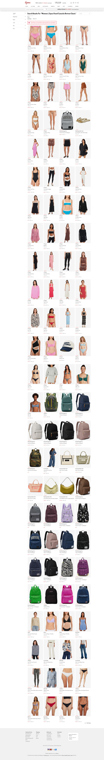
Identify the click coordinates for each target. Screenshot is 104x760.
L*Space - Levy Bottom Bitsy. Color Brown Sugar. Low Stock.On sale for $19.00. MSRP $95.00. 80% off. (51, 123)
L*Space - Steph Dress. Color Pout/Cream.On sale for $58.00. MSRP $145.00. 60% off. (51, 292)
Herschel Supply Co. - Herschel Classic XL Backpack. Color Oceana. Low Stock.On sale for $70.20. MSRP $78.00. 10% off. (83, 596)
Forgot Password (28, 733)
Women (34, 18)
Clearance (70, 6)
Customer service (73, 3)
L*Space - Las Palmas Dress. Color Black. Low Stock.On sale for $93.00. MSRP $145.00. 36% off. (83, 208)
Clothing (33, 6)
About (58, 733)
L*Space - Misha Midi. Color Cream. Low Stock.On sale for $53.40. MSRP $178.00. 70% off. (67, 292)
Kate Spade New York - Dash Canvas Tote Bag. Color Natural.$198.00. (67, 461)
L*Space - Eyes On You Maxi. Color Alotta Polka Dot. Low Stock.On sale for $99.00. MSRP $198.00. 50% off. (67, 236)
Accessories (45, 6)
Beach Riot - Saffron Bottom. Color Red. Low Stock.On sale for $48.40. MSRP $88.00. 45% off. (51, 709)
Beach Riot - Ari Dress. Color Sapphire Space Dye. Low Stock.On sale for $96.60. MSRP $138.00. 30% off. (83, 624)
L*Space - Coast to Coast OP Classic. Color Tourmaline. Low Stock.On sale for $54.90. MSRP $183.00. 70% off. (67, 67)
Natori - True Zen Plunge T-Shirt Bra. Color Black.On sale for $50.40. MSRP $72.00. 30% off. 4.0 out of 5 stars (67, 624)
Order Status (49, 736)
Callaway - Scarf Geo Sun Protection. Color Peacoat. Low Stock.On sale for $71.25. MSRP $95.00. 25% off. (35, 652)
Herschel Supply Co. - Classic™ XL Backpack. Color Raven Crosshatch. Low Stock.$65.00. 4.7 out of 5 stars (35, 515)
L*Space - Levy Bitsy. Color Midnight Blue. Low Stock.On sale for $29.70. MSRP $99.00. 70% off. (35, 67)
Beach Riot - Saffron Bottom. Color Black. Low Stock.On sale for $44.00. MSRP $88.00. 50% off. (67, 709)
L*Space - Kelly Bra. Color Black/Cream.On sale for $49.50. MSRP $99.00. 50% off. (51, 236)
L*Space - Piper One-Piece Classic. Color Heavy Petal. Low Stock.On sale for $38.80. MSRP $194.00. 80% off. (35, 95)
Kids (37, 736)
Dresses (68, 755)
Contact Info (27, 741)
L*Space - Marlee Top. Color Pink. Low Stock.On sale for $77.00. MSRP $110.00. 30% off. (51, 349)
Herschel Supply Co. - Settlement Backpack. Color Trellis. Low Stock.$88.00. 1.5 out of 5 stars (67, 405)
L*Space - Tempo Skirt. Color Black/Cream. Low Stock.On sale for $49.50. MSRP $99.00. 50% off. (67, 151)
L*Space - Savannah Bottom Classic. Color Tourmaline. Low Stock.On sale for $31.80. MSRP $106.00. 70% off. (67, 38)
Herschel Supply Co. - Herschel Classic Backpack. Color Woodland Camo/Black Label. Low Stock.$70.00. (35, 461)
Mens (37, 735)
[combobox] (36, 9)
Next (89, 723)
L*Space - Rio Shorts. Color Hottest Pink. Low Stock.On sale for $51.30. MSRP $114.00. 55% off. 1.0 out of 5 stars (67, 95)
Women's (53, 6)
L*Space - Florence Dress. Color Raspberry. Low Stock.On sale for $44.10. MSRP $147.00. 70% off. (35, 151)
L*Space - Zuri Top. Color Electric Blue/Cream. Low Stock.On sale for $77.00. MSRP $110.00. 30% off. (67, 208)
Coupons (59, 736)
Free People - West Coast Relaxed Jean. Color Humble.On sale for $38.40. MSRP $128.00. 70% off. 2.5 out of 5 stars (83, 652)
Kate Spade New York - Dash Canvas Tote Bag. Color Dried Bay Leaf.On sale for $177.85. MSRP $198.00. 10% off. (83, 461)
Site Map (58, 735)
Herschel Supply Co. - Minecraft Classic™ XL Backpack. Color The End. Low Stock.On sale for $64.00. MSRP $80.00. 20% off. (83, 569)
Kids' (64, 6)
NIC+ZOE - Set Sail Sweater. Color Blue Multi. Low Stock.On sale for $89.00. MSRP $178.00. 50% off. (67, 652)
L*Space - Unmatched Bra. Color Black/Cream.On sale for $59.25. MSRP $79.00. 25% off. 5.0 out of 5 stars (67, 179)
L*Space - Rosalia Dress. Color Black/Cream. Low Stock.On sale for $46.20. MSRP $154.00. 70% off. (83, 321)
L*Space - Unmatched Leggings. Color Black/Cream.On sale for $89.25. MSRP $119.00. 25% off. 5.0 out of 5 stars (51, 179)
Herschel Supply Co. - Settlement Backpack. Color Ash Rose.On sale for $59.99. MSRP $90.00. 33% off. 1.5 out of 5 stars (83, 433)
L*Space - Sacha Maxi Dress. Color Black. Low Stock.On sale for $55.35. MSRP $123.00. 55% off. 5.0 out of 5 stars (35, 264)
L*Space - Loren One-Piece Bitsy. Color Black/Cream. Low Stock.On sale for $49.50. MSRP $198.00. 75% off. (35, 349)
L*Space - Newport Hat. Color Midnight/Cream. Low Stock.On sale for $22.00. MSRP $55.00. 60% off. (67, 349)
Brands (77, 6)
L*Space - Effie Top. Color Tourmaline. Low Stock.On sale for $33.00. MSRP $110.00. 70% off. (83, 349)
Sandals (65, 755)
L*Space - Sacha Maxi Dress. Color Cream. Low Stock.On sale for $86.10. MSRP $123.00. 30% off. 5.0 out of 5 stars (83, 179)
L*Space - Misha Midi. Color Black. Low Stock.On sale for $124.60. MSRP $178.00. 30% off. (51, 208)
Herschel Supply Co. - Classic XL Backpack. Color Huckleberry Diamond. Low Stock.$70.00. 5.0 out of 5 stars (51, 515)
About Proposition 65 (29, 738)
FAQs (26, 739)
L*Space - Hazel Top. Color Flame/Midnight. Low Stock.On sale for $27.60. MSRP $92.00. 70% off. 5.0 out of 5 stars (51, 321)
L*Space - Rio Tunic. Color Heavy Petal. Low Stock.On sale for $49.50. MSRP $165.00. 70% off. (35, 321)
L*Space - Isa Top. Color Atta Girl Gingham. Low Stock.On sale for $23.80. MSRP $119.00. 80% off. (67, 377)
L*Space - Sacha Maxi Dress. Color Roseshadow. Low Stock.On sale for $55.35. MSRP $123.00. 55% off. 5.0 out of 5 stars (51, 264)
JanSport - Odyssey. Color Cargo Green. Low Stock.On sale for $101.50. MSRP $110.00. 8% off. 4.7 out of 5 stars (51, 405)
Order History (49, 738)
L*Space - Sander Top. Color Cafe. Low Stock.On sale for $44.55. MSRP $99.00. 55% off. (83, 264)
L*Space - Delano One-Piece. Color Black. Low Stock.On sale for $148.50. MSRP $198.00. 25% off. (35, 179)
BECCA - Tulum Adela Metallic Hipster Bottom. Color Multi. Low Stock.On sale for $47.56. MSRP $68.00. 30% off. (35, 709)
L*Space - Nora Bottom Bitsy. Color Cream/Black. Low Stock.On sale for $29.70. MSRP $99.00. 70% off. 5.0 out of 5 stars (35, 123)
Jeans (71, 755)
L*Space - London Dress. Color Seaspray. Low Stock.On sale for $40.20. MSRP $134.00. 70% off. (67, 321)
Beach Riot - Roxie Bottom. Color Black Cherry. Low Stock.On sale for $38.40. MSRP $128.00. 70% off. (83, 709)
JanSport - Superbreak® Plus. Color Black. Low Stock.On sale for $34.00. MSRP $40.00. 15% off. (51, 596)
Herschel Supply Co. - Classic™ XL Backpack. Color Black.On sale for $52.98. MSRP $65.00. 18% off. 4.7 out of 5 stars (51, 569)
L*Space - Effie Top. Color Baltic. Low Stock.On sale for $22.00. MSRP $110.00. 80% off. (35, 405)
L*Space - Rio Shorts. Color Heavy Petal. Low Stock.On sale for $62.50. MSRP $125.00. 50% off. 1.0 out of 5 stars (51, 95)
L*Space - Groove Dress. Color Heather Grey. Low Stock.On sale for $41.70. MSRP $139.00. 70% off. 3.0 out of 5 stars (51, 377)
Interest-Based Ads (58, 745)
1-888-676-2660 (58, 2)
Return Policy (27, 736)
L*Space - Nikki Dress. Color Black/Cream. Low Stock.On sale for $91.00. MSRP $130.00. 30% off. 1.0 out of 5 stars (35, 208)
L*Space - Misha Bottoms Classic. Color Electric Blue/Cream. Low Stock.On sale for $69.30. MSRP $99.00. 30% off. (51, 38)
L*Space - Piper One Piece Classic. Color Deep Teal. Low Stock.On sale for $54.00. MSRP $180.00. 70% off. (83, 67)
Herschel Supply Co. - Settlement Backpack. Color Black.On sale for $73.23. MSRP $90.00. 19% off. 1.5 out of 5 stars (51, 433)
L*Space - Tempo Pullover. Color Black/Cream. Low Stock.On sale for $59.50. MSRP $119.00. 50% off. (83, 236)
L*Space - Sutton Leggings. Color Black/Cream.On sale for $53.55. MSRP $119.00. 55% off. (67, 264)
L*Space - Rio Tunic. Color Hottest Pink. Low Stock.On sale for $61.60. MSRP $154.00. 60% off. (35, 292)
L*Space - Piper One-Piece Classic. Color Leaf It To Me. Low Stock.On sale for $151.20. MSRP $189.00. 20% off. (51, 67)
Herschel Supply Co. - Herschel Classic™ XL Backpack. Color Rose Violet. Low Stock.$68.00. (67, 596)
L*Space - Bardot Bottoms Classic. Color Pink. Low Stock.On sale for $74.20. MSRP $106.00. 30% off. (35, 38)
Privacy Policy (51, 745)
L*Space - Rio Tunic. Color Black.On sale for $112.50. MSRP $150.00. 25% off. (83, 151)
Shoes (26, 6)
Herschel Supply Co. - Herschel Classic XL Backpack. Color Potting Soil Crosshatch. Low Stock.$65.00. (83, 488)
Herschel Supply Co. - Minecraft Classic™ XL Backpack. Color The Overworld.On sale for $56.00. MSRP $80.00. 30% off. (35, 596)
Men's (59, 6)
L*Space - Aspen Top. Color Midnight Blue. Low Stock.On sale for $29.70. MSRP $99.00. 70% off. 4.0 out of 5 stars (35, 377)
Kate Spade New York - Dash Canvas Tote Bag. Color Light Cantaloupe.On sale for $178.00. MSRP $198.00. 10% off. (35, 488)
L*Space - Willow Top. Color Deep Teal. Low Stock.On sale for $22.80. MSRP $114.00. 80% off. (83, 377)
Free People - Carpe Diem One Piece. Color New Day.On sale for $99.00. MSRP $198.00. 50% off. (51, 461)
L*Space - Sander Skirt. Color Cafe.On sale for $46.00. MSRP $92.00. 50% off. (51, 151)
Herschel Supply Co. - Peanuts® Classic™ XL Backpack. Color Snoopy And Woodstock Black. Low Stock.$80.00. (83, 515)
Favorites (75, 3)
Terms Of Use (45, 745)
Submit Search (46, 9)
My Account (71, 3)
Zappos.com (46, 755)
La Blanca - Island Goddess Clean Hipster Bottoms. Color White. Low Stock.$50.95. (67, 681)
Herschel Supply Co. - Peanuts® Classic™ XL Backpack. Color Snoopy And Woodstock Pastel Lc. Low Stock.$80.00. (67, 515)
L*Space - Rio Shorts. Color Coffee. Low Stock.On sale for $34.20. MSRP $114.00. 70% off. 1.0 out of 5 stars (83, 95)
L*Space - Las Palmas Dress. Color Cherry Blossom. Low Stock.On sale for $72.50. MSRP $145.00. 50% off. (35, 236)
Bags (39, 6)
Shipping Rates (28, 735)
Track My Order (49, 739)
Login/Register (49, 733)
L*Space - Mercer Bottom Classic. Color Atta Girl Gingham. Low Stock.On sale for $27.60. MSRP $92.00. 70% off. (83, 38)
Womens (37, 733)
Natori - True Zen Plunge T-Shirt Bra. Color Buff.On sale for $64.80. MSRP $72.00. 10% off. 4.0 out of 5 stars (51, 624)
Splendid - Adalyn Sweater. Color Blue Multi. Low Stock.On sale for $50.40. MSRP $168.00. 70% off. (51, 681)
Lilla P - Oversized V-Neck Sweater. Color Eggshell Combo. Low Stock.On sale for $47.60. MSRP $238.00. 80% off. (35, 624)
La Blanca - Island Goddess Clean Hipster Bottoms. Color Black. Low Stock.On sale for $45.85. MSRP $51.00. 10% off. (83, 681)
